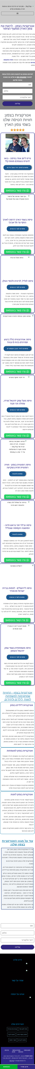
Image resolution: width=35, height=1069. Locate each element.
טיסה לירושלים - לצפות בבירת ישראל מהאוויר (17, 589)
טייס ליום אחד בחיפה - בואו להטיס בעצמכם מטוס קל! (17, 160)
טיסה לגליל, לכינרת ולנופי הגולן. (17, 281)
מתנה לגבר (11, 1034)
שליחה (17, 103)
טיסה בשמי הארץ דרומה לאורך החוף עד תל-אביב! (17, 221)
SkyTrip (12, 1061)
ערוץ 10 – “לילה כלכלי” (19, 1056)
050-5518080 (22, 77)
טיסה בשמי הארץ (22, 1034)
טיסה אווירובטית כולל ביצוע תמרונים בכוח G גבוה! (17, 341)
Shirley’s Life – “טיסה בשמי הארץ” (10, 1058)
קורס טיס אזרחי (12, 1029)
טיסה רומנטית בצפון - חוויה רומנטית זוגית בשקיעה (17, 466)
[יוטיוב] (17, 985)
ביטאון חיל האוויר (10, 1056)
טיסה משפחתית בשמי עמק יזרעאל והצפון (17, 649)
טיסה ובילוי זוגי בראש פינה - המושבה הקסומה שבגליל (17, 526)
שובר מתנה (12, 1040)
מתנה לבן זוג (22, 1040)
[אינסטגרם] (13, 985)
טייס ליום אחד (23, 1029)
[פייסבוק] (21, 985)
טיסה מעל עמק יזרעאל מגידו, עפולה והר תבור (18, 402)
